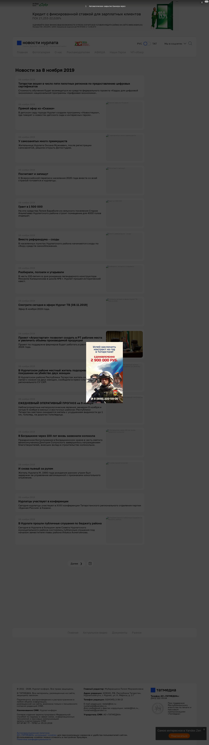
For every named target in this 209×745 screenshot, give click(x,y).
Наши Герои (118, 52)
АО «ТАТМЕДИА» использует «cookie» (37, 735)
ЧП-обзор (137, 52)
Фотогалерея (41, 52)
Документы (119, 632)
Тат (154, 43)
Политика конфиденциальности (34, 739)
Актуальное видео (95, 632)
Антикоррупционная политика (33, 733)
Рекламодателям (78, 52)
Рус (139, 43)
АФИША (99, 52)
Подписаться (179, 735)
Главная (22, 52)
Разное (137, 632)
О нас (58, 52)
